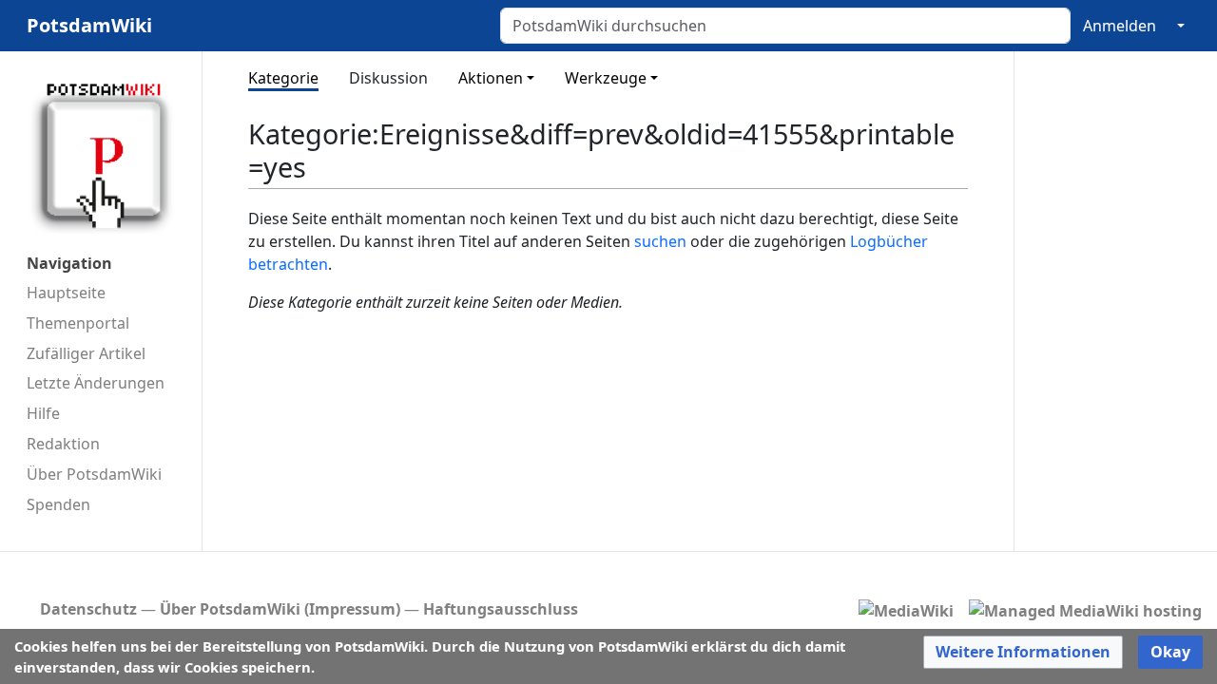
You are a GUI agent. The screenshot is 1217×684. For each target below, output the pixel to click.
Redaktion (63, 443)
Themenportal (78, 323)
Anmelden (1119, 25)
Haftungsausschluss (500, 608)
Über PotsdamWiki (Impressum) (280, 608)
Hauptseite (66, 292)
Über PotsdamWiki (94, 474)
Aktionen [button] (490, 77)
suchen (660, 241)
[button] (1023, 652)
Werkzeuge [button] (606, 77)
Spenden (58, 504)
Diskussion (388, 77)
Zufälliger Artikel (86, 353)
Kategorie (283, 77)
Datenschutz (88, 608)
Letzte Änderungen (95, 382)
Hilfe (43, 413)
